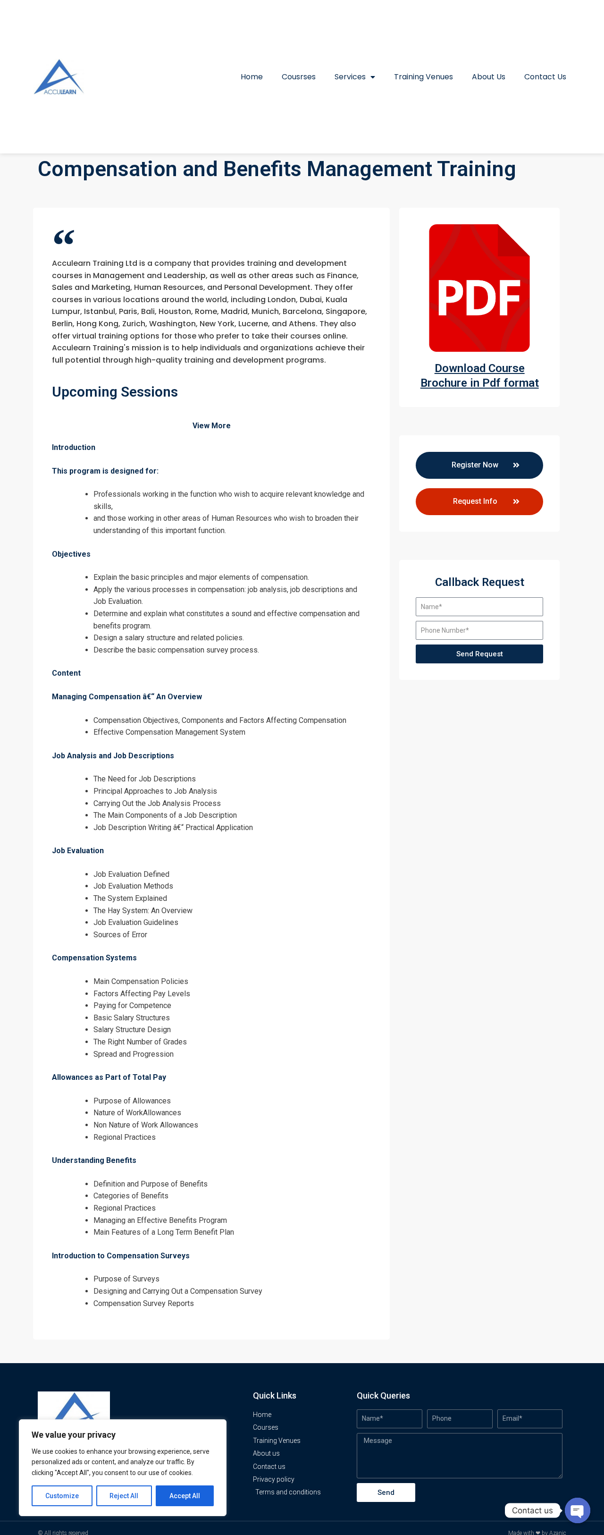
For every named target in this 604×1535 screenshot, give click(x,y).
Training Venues (423, 76)
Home (252, 76)
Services (350, 76)
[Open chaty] (577, 1510)
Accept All (184, 1496)
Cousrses (299, 76)
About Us (488, 76)
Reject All (123, 1496)
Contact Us (545, 76)
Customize (62, 1496)
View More (212, 425)
